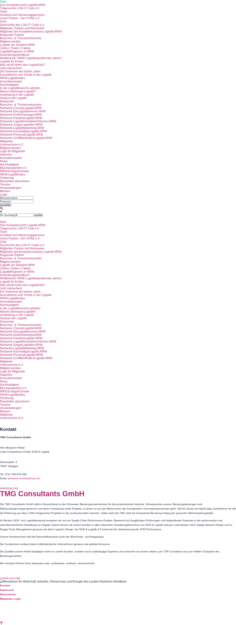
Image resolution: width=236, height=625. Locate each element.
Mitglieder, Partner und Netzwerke (22, 28)
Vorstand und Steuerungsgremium (22, 14)
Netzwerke (7, 101)
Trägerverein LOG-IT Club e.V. (20, 8)
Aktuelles (6, 154)
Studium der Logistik (13, 98)
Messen (5, 191)
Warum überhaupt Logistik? (18, 91)
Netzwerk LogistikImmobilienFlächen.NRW (28, 121)
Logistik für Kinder (12, 61)
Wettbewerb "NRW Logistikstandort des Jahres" (31, 58)
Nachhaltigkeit (9, 84)
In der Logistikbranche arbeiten (20, 88)
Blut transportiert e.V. (13, 167)
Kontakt (5, 585)
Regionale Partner (12, 34)
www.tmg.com (9, 488)
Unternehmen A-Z (11, 144)
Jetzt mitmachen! (11, 68)
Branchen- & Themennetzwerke (20, 38)
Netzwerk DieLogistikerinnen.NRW (23, 111)
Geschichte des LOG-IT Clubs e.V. (22, 24)
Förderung (7, 177)
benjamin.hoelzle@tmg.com (24, 478)
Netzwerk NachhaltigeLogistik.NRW (23, 131)
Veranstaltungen (10, 187)
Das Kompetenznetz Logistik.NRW (22, 4)
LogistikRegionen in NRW (17, 51)
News (4, 161)
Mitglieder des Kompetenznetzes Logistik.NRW (31, 31)
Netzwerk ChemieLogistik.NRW (20, 108)
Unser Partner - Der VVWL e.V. (20, 18)
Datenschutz (8, 594)
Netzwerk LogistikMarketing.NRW (22, 128)
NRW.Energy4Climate (14, 171)
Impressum (7, 589)
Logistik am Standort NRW (17, 44)
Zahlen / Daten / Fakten (15, 48)
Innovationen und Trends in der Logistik (25, 74)
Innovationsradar (11, 81)
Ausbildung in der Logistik (17, 94)
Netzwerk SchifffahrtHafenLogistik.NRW (26, 137)
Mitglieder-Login (10, 598)
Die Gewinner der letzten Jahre (20, 71)
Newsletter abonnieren (15, 181)
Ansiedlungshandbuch (15, 54)
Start (3, 1)
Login (3, 194)
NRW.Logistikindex (12, 78)
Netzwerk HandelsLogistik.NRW (21, 118)
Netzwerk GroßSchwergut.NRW (21, 114)
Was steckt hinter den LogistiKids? (22, 64)
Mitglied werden (10, 41)
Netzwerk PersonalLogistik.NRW (21, 134)
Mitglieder (6, 141)
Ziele (3, 21)
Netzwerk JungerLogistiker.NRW (21, 124)
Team (3, 11)
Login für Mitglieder (12, 151)
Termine (5, 184)
